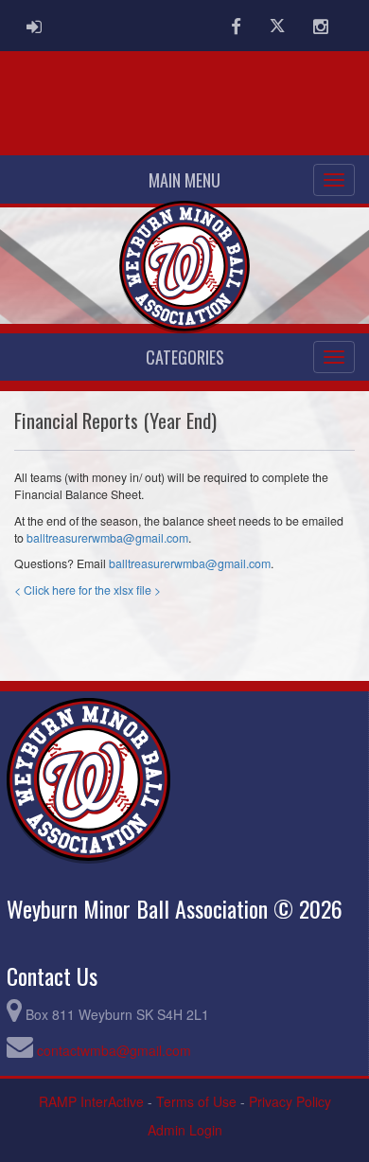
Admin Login (185, 1129)
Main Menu (184, 180)
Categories (185, 357)
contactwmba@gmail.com (114, 1050)
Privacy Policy (290, 1101)
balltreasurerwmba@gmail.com (107, 537)
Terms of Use (196, 1101)
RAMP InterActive (91, 1101)
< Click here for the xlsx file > (89, 590)
